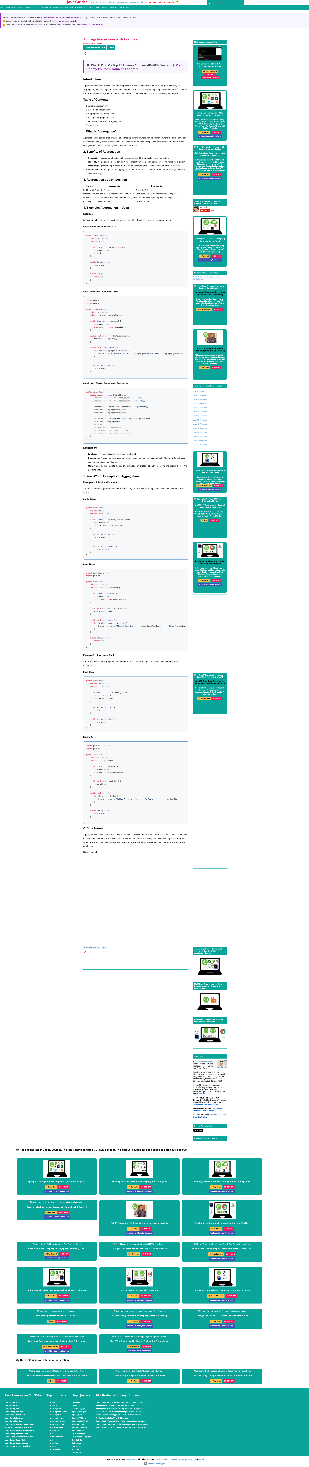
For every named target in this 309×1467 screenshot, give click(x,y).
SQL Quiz (76, 1446)
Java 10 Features (200, 399)
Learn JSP (50, 1440)
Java (13, 7)
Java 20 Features (200, 440)
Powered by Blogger (156, 1464)
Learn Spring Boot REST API (16, 1434)
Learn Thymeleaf (53, 1449)
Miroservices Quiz (79, 1427)
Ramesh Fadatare (207, 1062)
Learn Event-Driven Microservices (19, 1437)
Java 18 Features (200, 432)
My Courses (5, 7)
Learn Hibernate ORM (55, 1437)
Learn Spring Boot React (15, 1415)
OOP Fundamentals (94, 47)
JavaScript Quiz (78, 1434)
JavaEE (20, 7)
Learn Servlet (52, 1443)
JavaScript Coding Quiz (81, 1437)
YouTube (79, 7)
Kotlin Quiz (76, 1443)
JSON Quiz (76, 1452)
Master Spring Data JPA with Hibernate (112, 1418)
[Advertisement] (135, 873)
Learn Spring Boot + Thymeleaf (18, 1446)
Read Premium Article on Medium (207, 277)
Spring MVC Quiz (79, 1418)
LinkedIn (196, 1117)
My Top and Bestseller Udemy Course (207, 1109)
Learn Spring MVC (12, 1409)
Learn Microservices (54, 1427)
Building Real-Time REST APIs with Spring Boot (115, 1405)
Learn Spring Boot (12, 1402)
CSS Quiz (76, 1449)
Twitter (214, 1115)
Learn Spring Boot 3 (13, 1405)
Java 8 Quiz (76, 1405)
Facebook (222, 1115)
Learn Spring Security (55, 1418)
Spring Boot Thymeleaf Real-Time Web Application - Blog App (121, 1427)
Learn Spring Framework (56, 1412)
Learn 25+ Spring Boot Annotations (19, 1424)
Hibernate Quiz (78, 1424)
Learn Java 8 (51, 1405)
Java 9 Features (199, 395)
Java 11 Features (200, 403)
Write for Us (198, 279)
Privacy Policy (162, 1459)
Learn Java (50, 1402)
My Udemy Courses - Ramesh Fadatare (62, 17)
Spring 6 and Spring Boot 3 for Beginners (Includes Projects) (120, 1402)
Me (127, 7)
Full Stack (68, 7)
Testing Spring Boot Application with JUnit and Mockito (118, 1415)
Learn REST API (52, 1431)
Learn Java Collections (14, 1418)
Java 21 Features (200, 444)
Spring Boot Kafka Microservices (18, 1427)
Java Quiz (76, 1402)
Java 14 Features (200, 416)
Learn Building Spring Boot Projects (19, 1431)
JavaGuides (209, 1074)
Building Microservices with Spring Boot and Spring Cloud (119, 1409)
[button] (84, 53)
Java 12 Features (200, 408)
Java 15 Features (200, 420)
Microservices (57, 7)
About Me (183, 1459)
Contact (173, 1459)
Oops (111, 47)
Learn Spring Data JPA (14, 1412)
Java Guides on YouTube (66, 21)
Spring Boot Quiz (79, 1412)
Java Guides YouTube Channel (205, 1104)
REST (36, 7)
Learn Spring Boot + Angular (16, 1443)
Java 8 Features (199, 391)
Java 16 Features (200, 424)
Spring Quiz (77, 1415)
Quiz (91, 7)
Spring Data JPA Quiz (80, 1421)
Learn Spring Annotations (56, 1424)
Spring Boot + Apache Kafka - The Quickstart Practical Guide (120, 1421)
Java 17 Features (200, 428)
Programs (104, 7)
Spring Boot (46, 7)
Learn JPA (50, 1434)
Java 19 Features (200, 436)
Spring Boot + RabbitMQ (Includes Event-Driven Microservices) (122, 1424)
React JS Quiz (77, 1440)
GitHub (204, 1117)
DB (97, 7)
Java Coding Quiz (79, 1409)
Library (29, 7)
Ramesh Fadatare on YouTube (90, 24)
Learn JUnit (51, 1446)
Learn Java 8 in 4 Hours (14, 1421)
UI (85, 7)
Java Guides (132, 1459)
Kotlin (112, 7)
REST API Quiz (78, 1431)
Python (120, 7)
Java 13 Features (200, 412)
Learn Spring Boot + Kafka (15, 1440)
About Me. (203, 1094)
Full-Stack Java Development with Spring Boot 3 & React (119, 1412)
